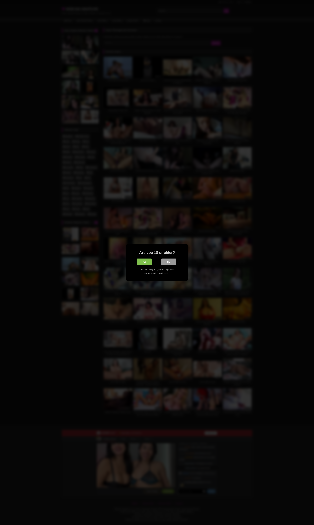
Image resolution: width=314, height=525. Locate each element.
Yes (144, 262)
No (168, 262)
